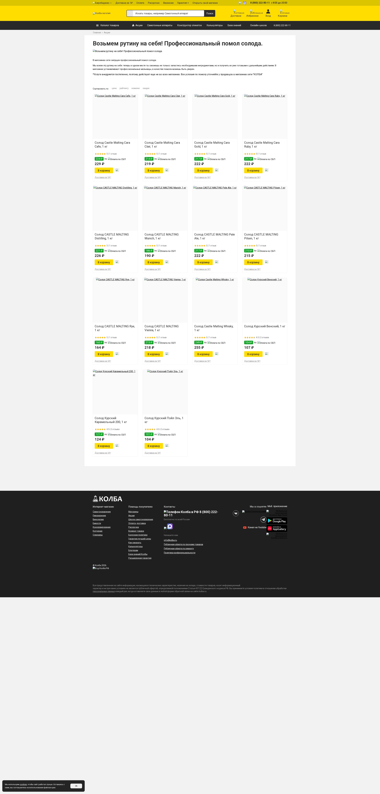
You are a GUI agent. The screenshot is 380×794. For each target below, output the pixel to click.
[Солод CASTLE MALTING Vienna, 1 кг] (165, 300)
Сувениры (98, 535)
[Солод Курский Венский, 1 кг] (264, 300)
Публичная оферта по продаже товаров (183, 544)
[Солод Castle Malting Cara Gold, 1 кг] (215, 116)
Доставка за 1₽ (124, 2)
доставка (141, 523)
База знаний (234, 25)
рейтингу (124, 88)
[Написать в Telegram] (240, 2)
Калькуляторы (215, 25)
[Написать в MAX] (245, 2)
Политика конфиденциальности (179, 553)
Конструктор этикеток (189, 25)
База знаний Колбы (137, 554)
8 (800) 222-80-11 (260, 2)
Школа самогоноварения (140, 519)
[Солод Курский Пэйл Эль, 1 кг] (165, 392)
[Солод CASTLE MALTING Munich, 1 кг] (165, 208)
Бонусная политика (137, 535)
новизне (136, 88)
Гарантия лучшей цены (139, 539)
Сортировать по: (101, 89)
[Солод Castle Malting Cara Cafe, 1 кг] (115, 116)
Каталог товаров (109, 25)
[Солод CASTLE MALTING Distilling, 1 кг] (115, 208)
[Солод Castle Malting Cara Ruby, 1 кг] (264, 116)
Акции (139, 25)
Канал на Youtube (256, 527)
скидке (146, 88)
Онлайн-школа (258, 25)
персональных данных (104, 591)
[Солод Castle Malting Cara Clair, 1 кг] (165, 116)
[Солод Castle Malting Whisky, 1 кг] (215, 300)
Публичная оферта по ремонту (179, 548)
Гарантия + (183, 2)
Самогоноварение (102, 512)
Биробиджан (102, 2)
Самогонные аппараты (159, 25)
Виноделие (98, 519)
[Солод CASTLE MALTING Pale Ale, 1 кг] (215, 208)
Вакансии (168, 2)
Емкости (97, 523)
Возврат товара (136, 531)
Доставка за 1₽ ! (103, 177)
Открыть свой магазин (205, 2)
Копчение (97, 531)
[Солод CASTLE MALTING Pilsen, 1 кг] (264, 208)
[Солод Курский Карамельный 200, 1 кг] (115, 392)
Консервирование (102, 527)
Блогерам (133, 550)
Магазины (133, 512)
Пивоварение (99, 515)
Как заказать (134, 542)
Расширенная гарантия (139, 558)
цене (114, 88)
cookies (23, 784)
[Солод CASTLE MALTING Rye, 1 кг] (115, 300)
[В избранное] (117, 170)
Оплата (140, 2)
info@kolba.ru (170, 540)
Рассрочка (153, 2)
